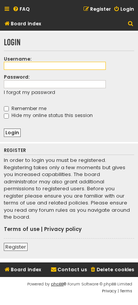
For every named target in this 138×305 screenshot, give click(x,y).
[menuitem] (21, 9)
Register (15, 247)
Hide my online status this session (51, 115)
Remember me (28, 108)
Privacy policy (63, 229)
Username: (18, 59)
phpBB (57, 284)
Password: (17, 77)
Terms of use (21, 229)
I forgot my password (29, 92)
